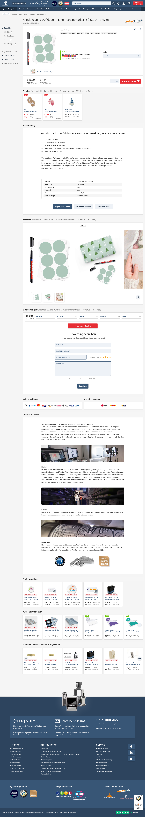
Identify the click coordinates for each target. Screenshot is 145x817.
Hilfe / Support (46, 765)
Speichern (83, 386)
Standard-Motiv (112, 33)
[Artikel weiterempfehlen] (139, 29)
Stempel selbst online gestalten (40, 3)
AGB (98, 757)
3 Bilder (83, 225)
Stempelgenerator (17, 771)
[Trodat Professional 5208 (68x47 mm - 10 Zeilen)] (72, 655)
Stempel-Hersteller (17, 768)
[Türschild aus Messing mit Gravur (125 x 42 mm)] (31, 655)
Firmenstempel (16, 754)
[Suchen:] (91, 3)
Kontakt (100, 754)
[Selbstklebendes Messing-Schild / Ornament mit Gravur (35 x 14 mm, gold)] (51, 655)
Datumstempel (16, 757)
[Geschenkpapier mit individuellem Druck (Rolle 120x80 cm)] (72, 622)
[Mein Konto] (123, 3)
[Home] (20, 9)
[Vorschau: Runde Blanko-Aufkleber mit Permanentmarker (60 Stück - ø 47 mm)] (36, 297)
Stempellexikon (46, 774)
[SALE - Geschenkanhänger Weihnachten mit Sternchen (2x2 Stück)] (51, 102)
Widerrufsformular (103, 765)
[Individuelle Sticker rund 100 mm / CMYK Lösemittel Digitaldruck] (72, 589)
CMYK (87, 33)
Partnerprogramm (46, 760)
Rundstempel (15, 763)
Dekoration (64, 33)
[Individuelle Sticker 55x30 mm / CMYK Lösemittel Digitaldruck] (51, 589)
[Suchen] (113, 3)
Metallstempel (16, 760)
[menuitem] (39, 2)
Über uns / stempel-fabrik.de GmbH (53, 763)
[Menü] (142, 796)
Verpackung (72, 33)
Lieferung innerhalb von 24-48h (40, 2)
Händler (104, 33)
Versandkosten (39, 813)
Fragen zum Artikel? (63, 206)
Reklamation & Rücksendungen (51, 771)
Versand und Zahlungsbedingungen (53, 768)
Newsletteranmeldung (104, 771)
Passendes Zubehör (83, 206)
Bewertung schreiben (82, 326)
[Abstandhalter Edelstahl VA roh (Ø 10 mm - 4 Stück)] (133, 655)
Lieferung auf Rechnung (38, 5)
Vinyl (92, 33)
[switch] (138, 808)
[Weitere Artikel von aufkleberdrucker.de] (133, 21)
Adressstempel (16, 751)
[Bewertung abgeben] (64, 30)
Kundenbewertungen (104, 751)
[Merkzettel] (128, 3)
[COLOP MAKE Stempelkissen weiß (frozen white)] (92, 622)
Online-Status (45, 757)
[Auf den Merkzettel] (134, 29)
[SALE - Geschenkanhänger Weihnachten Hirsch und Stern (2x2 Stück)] (31, 102)
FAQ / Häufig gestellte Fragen (51, 751)
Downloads (44, 748)
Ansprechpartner (102, 748)
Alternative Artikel (103, 206)
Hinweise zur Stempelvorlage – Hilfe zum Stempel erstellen (60, 754)
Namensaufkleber (17, 748)
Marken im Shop (16, 765)
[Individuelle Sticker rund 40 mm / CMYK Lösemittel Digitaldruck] (31, 589)
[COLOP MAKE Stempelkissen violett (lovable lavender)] (112, 622)
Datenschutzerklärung (104, 760)
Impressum (101, 768)
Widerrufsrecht (102, 763)
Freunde (97, 33)
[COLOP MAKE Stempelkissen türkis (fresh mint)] (133, 622)
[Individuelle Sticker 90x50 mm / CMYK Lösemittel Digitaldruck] (92, 589)
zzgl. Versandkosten (32, 83)
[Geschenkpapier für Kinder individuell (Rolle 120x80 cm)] (31, 622)
